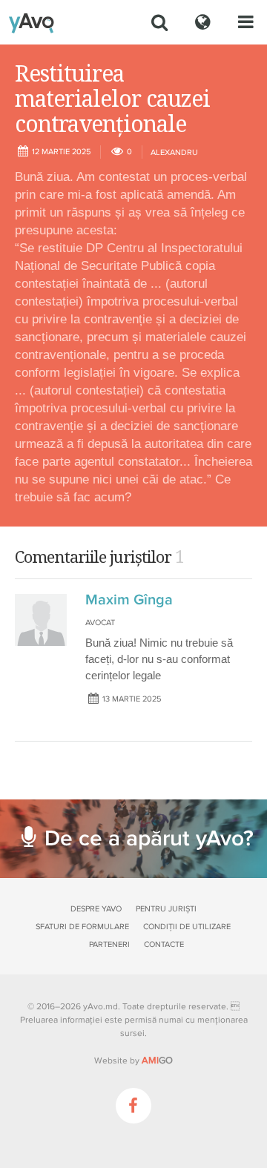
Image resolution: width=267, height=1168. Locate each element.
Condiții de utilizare (187, 926)
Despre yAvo (96, 909)
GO (157, 1060)
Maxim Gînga (129, 600)
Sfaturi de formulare (82, 926)
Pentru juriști (166, 909)
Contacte (164, 944)
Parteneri (109, 944)
